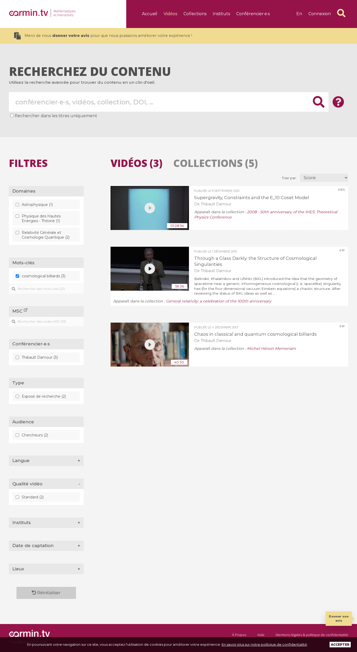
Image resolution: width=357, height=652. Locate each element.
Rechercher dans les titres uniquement (56, 115)
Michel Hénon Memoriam (271, 348)
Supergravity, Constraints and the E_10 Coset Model (251, 197)
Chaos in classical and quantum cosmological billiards (255, 334)
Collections (194, 13)
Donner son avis (339, 618)
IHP (342, 250)
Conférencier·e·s (253, 13)
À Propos (239, 634)
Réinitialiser (48, 592)
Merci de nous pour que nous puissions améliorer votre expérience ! (108, 35)
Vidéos (170, 13)
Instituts (221, 13)
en (299, 13)
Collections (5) (215, 163)
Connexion (319, 13)
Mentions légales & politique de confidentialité (312, 634)
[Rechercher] (341, 13)
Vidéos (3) (136, 163)
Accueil (149, 13)
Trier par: (289, 178)
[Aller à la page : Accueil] (28, 12)
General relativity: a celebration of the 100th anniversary (218, 301)
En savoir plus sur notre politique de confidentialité (264, 644)
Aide (260, 634)
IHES (341, 190)
